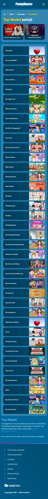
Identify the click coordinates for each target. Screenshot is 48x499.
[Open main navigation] (4, 4)
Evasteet (11, 459)
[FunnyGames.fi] (4, 14)
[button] (43, 4)
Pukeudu (21, 14)
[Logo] (24, 4)
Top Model (32, 14)
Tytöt (11, 14)
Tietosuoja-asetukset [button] (16, 450)
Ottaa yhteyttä (13, 473)
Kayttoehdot (12, 464)
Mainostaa (12, 478)
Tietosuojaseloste (15, 454)
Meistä (10, 469)
